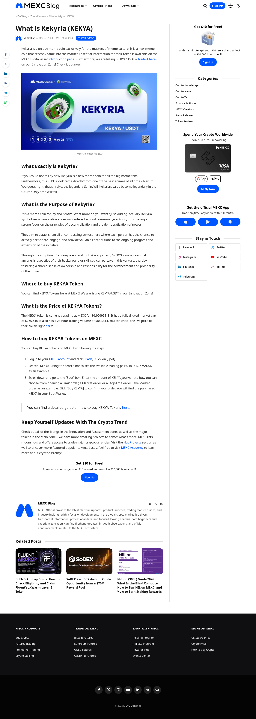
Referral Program (143, 637)
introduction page (61, 59)
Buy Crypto (22, 637)
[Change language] (230, 5)
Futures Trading (26, 643)
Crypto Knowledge (186, 85)
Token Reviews (38, 16)
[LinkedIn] (5, 73)
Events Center (141, 655)
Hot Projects (132, 442)
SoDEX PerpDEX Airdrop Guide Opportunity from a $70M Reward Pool (88, 583)
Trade (88, 359)
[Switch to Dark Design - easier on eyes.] (238, 6)
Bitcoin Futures (83, 637)
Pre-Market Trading (28, 649)
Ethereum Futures (85, 643)
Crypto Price (199, 643)
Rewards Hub (141, 649)
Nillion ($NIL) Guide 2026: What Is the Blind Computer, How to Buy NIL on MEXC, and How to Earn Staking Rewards (139, 585)
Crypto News (183, 91)
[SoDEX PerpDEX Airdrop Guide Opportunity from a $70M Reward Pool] (89, 561)
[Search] (205, 6)
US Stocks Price (200, 637)
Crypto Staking (25, 655)
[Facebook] (5, 54)
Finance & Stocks (185, 103)
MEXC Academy (132, 447)
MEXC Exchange (132, 705)
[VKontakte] (5, 83)
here (49, 326)
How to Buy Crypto (202, 649)
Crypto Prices (102, 6)
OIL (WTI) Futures (85, 655)
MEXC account (59, 359)
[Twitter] (5, 64)
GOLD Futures (83, 649)
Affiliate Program (143, 643)
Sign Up (217, 5)
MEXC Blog (21, 16)
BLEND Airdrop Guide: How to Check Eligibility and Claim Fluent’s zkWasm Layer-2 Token (38, 585)
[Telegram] (5, 92)
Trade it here (147, 59)
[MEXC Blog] (38, 5)
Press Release (184, 115)
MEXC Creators (184, 109)
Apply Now (208, 189)
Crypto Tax (182, 97)
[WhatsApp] (5, 102)
